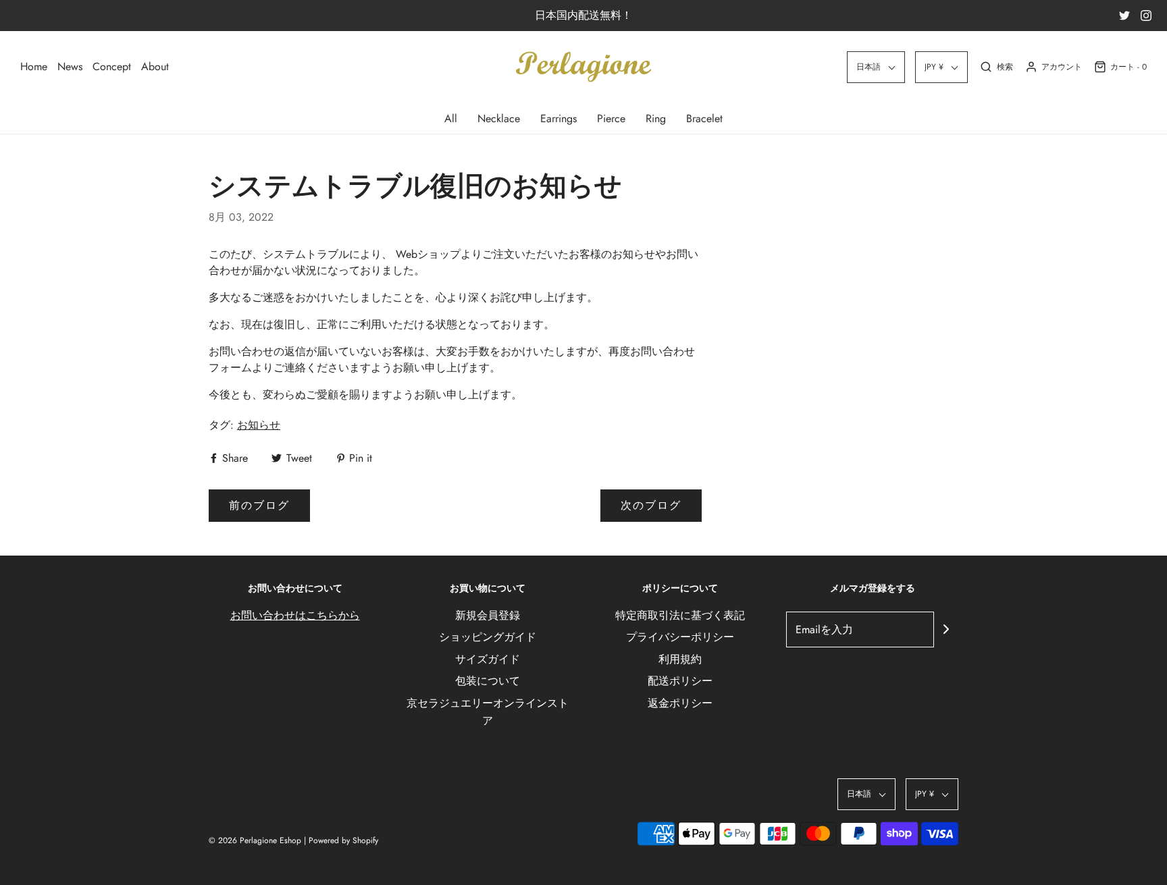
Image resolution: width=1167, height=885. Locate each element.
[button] (876, 67)
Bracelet (704, 118)
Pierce (611, 118)
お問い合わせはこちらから (295, 615)
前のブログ (259, 505)
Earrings (558, 118)
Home (33, 66)
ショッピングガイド (487, 637)
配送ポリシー (680, 681)
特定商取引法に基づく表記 (680, 615)
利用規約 (680, 659)
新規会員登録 (487, 615)
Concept (112, 66)
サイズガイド (487, 659)
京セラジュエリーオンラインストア (488, 711)
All (450, 118)
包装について (487, 681)
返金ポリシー (680, 703)
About (155, 66)
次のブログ (651, 505)
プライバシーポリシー (680, 637)
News (69, 66)
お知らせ (258, 425)
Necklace (498, 118)
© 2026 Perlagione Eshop (255, 840)
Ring (656, 118)
